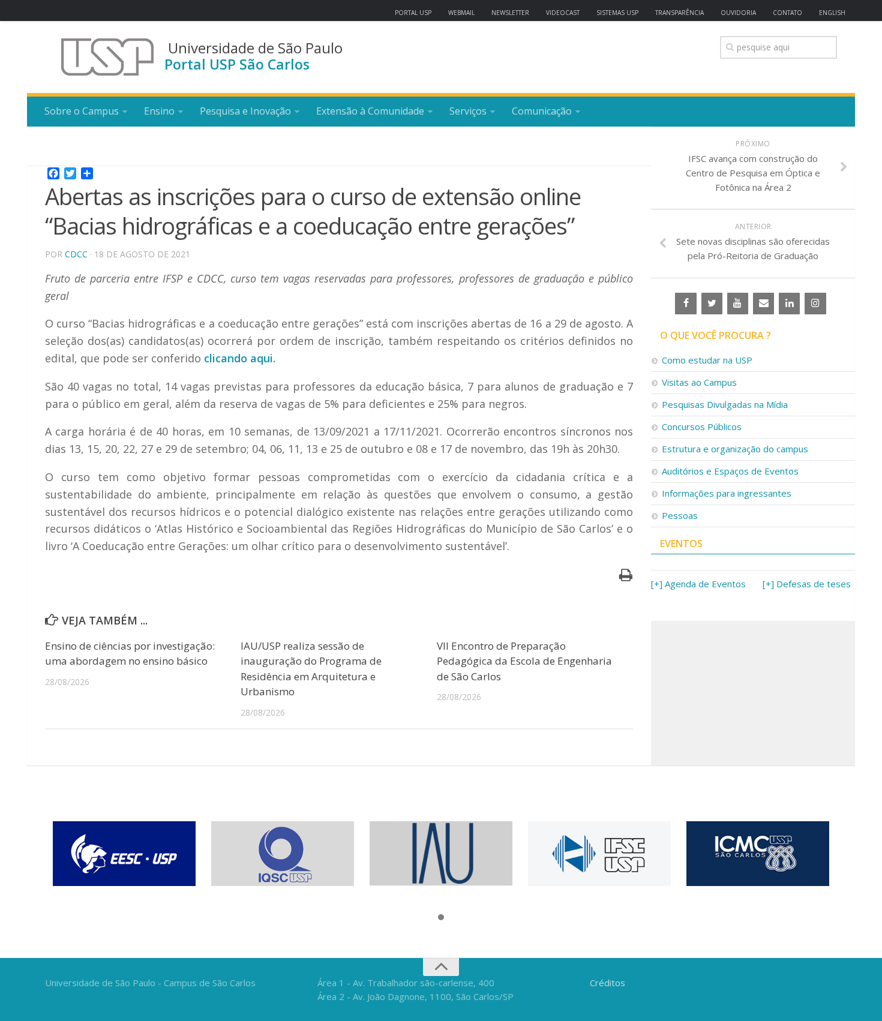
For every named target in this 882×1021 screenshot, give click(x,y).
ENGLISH (832, 12)
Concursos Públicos (702, 427)
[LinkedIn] (789, 303)
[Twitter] (711, 303)
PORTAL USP (413, 12)
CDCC (76, 254)
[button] (441, 917)
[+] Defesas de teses (807, 584)
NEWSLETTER (510, 12)
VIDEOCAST (563, 12)
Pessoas (680, 515)
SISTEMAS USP (617, 12)
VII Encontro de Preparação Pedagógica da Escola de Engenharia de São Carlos (524, 661)
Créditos (607, 983)
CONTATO (787, 12)
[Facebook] (685, 303)
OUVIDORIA (738, 12)
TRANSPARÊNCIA (679, 12)
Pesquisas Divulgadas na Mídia (725, 404)
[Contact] (763, 303)
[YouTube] (737, 303)
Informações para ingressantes (726, 493)
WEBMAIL (461, 12)
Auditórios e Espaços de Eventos (730, 471)
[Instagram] (815, 303)
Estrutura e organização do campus (735, 449)
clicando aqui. (239, 358)
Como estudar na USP (707, 360)
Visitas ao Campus (699, 382)
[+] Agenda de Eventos (698, 584)
